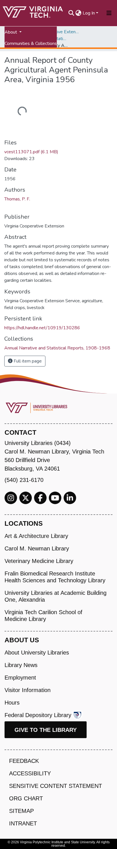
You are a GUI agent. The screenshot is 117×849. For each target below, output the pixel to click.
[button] (78, 13)
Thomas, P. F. (17, 199)
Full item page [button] (27, 361)
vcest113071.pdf (31, 152)
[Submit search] (71, 13)
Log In (89, 13)
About (11, 32)
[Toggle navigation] (109, 13)
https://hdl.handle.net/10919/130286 (42, 328)
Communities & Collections (31, 43)
